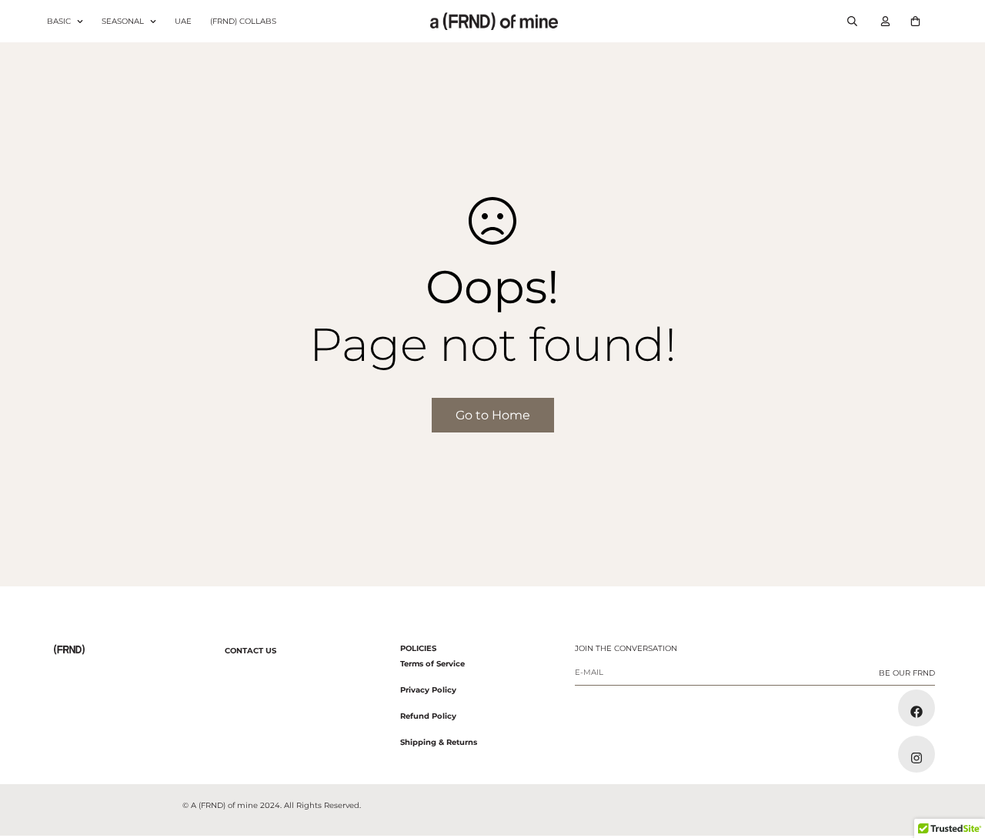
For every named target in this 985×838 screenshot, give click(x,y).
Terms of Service (432, 664)
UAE (183, 21)
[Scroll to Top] (955, 754)
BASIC (59, 21)
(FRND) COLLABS (243, 21)
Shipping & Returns (438, 742)
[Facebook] (916, 707)
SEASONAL (123, 21)
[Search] (852, 21)
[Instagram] (916, 754)
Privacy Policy (428, 690)
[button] (915, 21)
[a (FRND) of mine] (492, 20)
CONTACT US (250, 651)
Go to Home (493, 415)
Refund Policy (428, 716)
